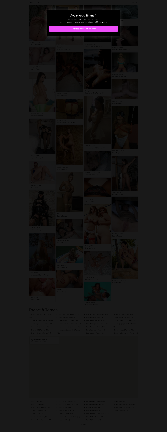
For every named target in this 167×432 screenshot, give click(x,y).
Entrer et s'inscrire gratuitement (83, 29)
